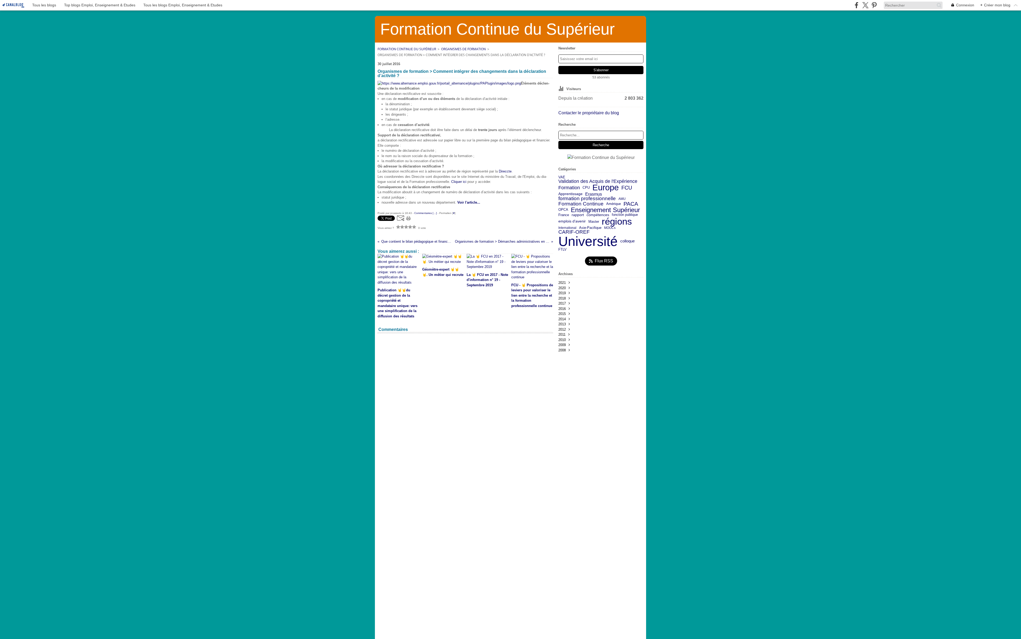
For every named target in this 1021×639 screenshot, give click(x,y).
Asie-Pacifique (590, 228)
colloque (627, 241)
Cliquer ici (459, 182)
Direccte (505, 171)
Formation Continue (581, 204)
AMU (622, 198)
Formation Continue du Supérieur (407, 49)
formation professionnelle (587, 198)
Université (588, 241)
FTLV (562, 249)
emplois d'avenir (572, 221)
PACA (631, 204)
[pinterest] (874, 5)
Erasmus (593, 194)
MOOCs (610, 227)
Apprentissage (570, 194)
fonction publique (625, 215)
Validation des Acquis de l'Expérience (597, 181)
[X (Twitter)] (865, 5)
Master (593, 221)
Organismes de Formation (463, 49)
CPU (586, 188)
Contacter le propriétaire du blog (588, 113)
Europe (605, 188)
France (563, 215)
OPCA (563, 210)
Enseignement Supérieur (605, 210)
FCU (626, 187)
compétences (598, 215)
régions (617, 221)
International (567, 227)
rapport (578, 215)
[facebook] (856, 5)
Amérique (613, 204)
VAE (561, 177)
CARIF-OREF (574, 231)
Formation (569, 188)
